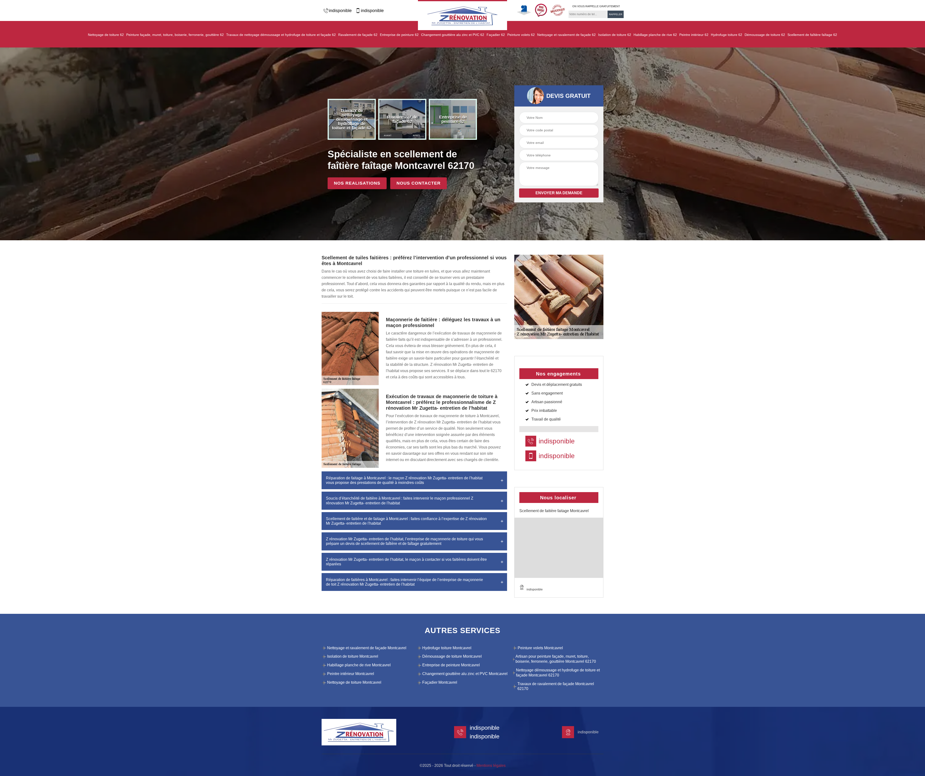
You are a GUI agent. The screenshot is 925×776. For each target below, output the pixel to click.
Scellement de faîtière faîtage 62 (812, 35)
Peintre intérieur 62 (693, 35)
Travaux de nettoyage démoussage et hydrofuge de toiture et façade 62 (281, 35)
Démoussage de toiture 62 (765, 35)
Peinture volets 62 (521, 35)
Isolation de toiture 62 (614, 35)
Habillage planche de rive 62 (655, 35)
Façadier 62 (496, 35)
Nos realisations (357, 183)
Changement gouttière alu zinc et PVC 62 (452, 35)
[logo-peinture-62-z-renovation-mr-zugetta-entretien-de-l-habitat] (462, 15)
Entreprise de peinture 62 (399, 35)
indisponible (340, 10)
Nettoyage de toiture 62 (106, 35)
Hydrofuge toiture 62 (726, 35)
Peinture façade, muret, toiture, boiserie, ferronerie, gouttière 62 (175, 35)
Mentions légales (491, 765)
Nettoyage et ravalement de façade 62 (566, 35)
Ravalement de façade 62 (357, 35)
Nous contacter (418, 183)
